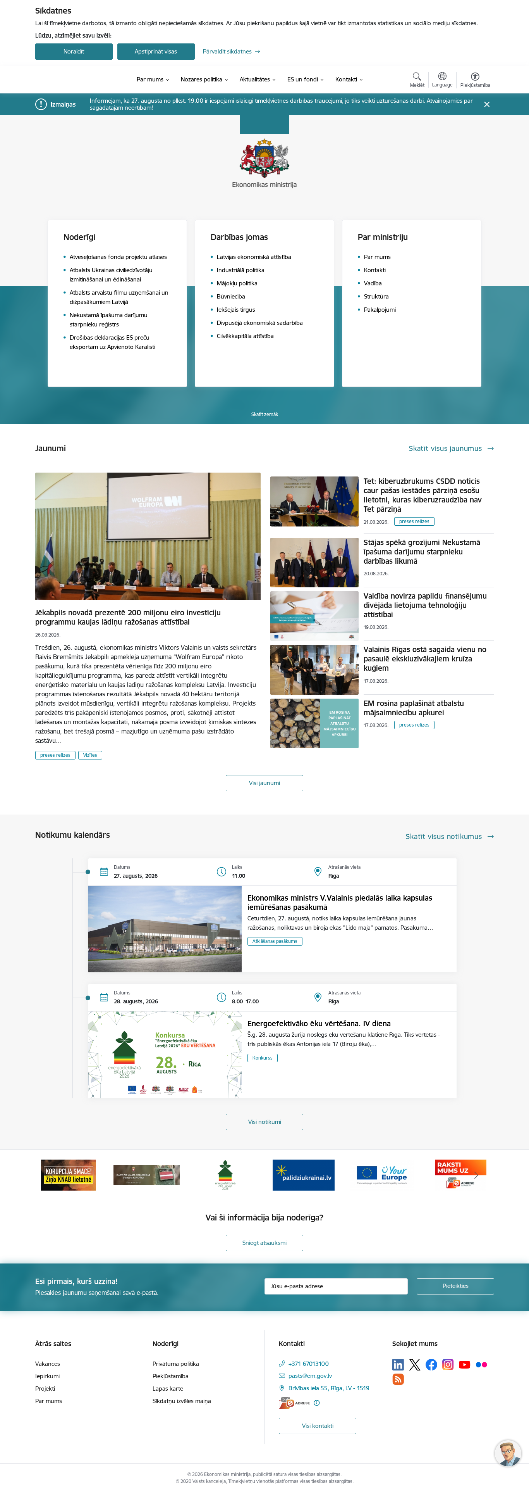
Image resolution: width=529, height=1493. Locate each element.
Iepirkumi (47, 1376)
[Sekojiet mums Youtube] (465, 1364)
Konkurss (262, 1058)
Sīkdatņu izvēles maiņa (182, 1401)
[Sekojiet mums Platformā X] (415, 1364)
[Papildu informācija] (316, 1403)
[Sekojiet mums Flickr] (481, 1364)
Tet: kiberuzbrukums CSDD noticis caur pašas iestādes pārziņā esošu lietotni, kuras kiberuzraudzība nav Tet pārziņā (423, 495)
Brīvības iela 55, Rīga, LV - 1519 (329, 1388)
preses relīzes (55, 755)
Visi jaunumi (264, 783)
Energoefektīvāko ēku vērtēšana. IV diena (319, 1023)
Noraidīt (74, 51)
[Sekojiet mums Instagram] (448, 1364)
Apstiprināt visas (156, 51)
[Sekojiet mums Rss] (398, 1379)
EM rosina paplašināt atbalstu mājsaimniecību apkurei (414, 708)
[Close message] (486, 104)
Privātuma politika (176, 1363)
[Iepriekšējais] (53, 1175)
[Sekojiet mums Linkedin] (398, 1364)
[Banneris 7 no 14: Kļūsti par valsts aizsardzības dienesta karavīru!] (146, 1174)
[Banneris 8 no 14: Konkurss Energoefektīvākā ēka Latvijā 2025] (225, 1174)
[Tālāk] (476, 1175)
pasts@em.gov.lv (310, 1375)
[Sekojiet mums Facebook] (431, 1364)
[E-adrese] (294, 1402)
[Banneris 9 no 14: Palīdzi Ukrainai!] (304, 1174)
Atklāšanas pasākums (274, 941)
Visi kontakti (317, 1425)
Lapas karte (168, 1388)
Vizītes (90, 755)
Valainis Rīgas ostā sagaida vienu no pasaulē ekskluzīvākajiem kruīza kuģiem (425, 659)
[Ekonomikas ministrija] (80, 80)
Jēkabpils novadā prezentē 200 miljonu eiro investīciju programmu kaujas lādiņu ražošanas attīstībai (128, 617)
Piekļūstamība (171, 1376)
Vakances (47, 1363)
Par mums (48, 1401)
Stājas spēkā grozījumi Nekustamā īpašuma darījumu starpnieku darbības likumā (422, 552)
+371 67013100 (309, 1363)
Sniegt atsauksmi (264, 1242)
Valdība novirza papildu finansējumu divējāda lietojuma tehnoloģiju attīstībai (425, 605)
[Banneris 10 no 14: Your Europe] (382, 1174)
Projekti (45, 1388)
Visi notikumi (264, 1121)
